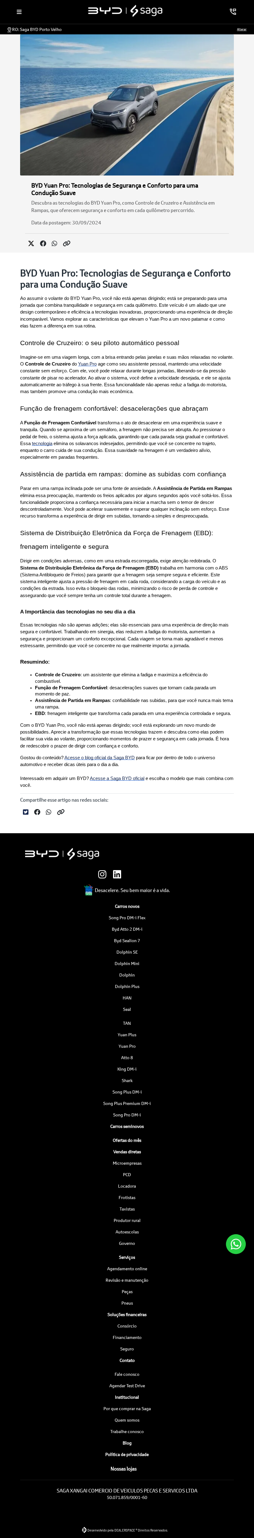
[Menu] (19, 11)
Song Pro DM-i (127, 1115)
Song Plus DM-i (127, 1092)
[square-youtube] (149, 874)
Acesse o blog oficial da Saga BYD (99, 757)
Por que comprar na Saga (127, 1408)
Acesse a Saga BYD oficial (117, 778)
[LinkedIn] (119, 874)
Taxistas (127, 1209)
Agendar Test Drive (127, 1386)
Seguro (127, 1349)
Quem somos (127, 1420)
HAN (127, 998)
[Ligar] (233, 11)
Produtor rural (127, 1220)
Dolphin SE (127, 952)
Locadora (127, 1186)
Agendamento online (127, 1269)
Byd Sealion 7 (127, 940)
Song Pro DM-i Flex (127, 918)
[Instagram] (104, 874)
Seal (127, 1009)
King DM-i (127, 1069)
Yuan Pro (87, 364)
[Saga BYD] (125, 11)
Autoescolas (127, 1232)
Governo (127, 1243)
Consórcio (127, 1326)
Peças (127, 1291)
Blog (127, 1443)
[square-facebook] (134, 874)
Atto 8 (127, 1057)
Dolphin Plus (127, 986)
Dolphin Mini (127, 963)
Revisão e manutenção (127, 1280)
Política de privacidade (127, 1454)
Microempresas (127, 1163)
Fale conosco (127, 1374)
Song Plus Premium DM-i (127, 1103)
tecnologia (42, 443)
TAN (127, 1023)
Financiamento (127, 1337)
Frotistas (127, 1197)
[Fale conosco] (236, 1244)
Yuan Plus (127, 1035)
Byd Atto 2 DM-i (127, 929)
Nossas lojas (124, 1468)
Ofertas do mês (127, 1140)
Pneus (127, 1303)
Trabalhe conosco (127, 1431)
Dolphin (127, 975)
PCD (127, 1174)
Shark (127, 1080)
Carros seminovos (127, 1126)
